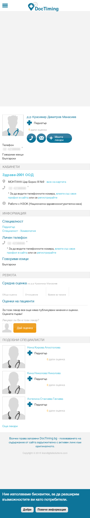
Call (31, 138)
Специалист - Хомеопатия (19, 231)
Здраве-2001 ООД (18, 174)
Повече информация (52, 509)
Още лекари (10, 426)
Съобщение (41, 138)
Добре (27, 509)
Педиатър (8, 227)
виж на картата (56, 181)
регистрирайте (47, 197)
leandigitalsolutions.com (54, 453)
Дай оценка (25, 328)
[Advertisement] (45, 59)
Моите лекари (59, 138)
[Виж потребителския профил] (13, 135)
